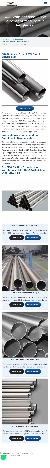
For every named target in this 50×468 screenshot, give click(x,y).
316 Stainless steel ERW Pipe (25, 426)
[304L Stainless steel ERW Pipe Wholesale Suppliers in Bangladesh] (25, 268)
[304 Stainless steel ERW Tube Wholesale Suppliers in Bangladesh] (25, 201)
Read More (16, 237)
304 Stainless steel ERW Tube (25, 226)
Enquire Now (32, 237)
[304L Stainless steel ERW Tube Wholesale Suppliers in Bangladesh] (25, 335)
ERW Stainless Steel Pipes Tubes (14, 42)
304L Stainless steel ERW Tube (25, 359)
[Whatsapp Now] (3, 457)
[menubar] (45, 3)
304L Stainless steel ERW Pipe (25, 293)
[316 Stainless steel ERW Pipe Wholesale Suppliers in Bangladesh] (25, 401)
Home (4, 39)
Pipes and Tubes (16, 39)
